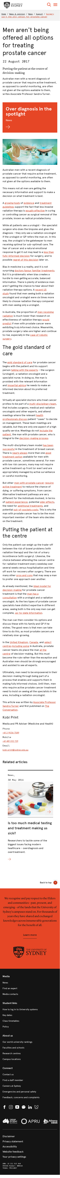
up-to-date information (28, 612)
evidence (29, 202)
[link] (30, 983)
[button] (49, 5)
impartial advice (17, 385)
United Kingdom (19, 642)
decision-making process (33, 438)
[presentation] (30, 815)
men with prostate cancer (29, 482)
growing (9, 202)
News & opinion (17, 14)
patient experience (16, 501)
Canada (33, 642)
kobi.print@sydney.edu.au (15, 750)
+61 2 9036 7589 (11, 732)
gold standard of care (19, 362)
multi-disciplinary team (42, 403)
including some (20, 646)
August (39, 14)
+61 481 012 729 (10, 741)
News (30, 14)
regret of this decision (25, 259)
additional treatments (30, 505)
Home (3, 14)
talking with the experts (24, 370)
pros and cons (24, 575)
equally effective (35, 210)
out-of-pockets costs (26, 509)
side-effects (47, 501)
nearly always (19, 452)
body (17, 202)
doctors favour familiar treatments (34, 270)
